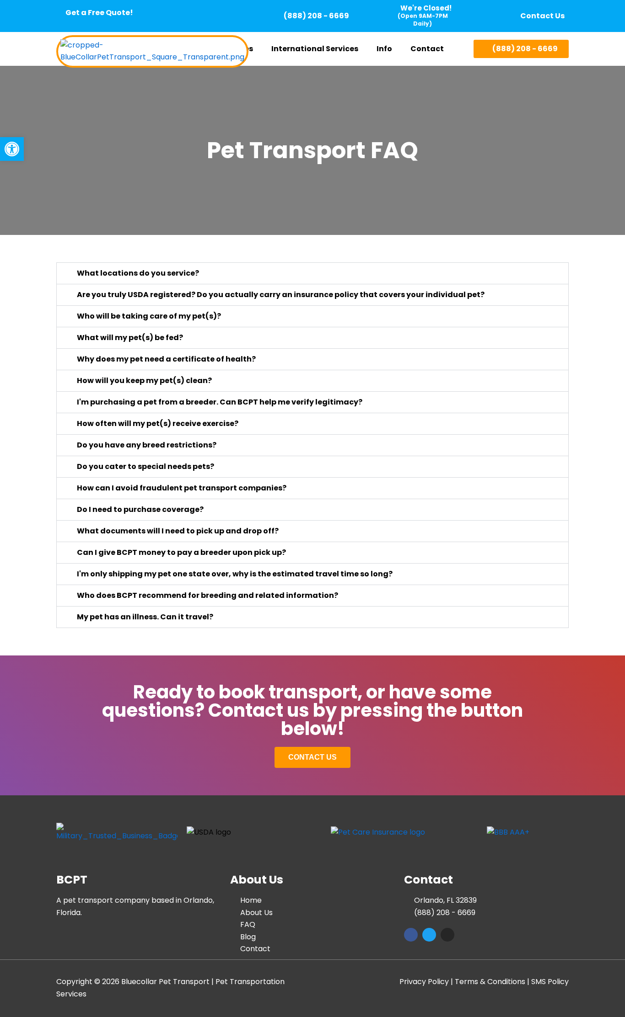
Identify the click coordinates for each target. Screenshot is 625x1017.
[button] (317, 48)
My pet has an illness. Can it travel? (145, 617)
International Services (314, 48)
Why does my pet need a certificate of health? (166, 359)
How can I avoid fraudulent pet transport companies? (181, 488)
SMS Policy (550, 981)
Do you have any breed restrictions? (146, 445)
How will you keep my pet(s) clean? (144, 380)
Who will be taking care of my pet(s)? (149, 316)
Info (384, 48)
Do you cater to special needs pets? (145, 466)
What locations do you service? (138, 273)
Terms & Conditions (490, 981)
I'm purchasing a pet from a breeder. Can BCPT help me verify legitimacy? (219, 402)
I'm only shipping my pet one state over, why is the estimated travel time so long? (235, 574)
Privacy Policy (424, 981)
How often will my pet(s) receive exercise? (157, 423)
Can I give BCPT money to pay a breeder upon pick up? (181, 552)
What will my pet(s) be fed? (130, 337)
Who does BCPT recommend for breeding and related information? (207, 595)
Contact (427, 48)
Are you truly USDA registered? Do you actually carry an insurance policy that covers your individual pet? (281, 294)
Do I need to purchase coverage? (140, 509)
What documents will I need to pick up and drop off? (178, 531)
